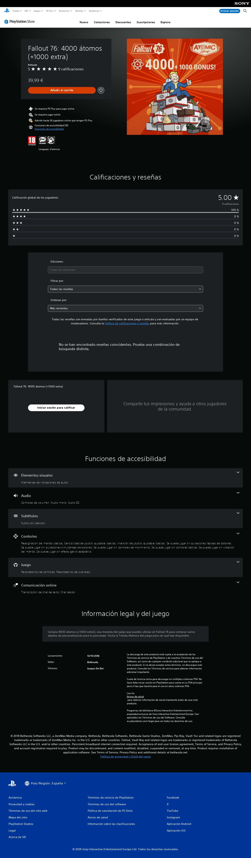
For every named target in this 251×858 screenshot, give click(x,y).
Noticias (79, 10)
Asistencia (94, 10)
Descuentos (123, 22)
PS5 (26, 10)
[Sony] (242, 6)
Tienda (15, 10)
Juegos (37, 10)
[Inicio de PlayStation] (7, 11)
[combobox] (125, 269)
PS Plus (49, 10)
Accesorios (64, 10)
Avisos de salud (135, 696)
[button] (49, 129)
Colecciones (102, 22)
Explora (165, 22)
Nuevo (84, 22)
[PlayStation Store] (20, 21)
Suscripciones (146, 22)
